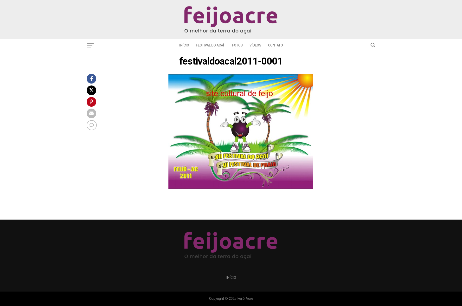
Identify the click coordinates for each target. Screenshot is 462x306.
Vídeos (255, 45)
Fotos (237, 45)
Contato (275, 45)
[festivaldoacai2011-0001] (240, 187)
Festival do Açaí (210, 45)
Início (184, 45)
